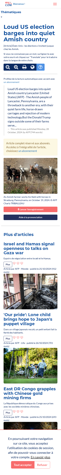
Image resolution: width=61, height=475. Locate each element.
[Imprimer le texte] (24, 67)
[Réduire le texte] (8, 67)
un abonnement (11, 82)
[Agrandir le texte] (16, 67)
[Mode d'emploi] (40, 67)
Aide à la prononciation (30, 217)
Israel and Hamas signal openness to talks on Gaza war (29, 248)
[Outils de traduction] (32, 67)
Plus (8, 264)
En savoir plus (40, 457)
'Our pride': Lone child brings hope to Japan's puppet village (28, 319)
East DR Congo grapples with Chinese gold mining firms (30, 393)
